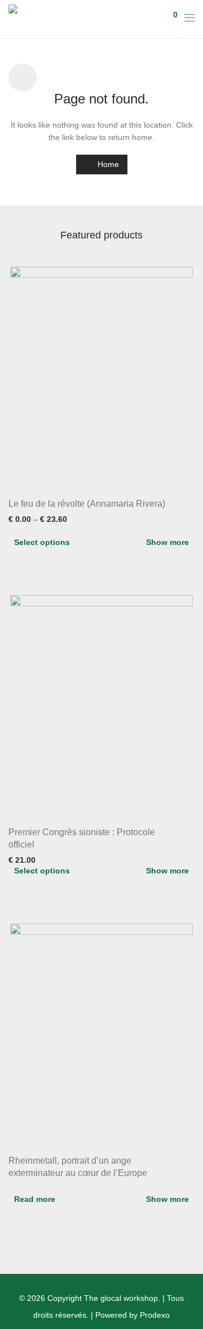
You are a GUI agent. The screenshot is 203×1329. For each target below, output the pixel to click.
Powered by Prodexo (132, 1314)
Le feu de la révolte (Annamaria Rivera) (86, 503)
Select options (42, 542)
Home (107, 164)
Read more (34, 1199)
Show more (167, 542)
